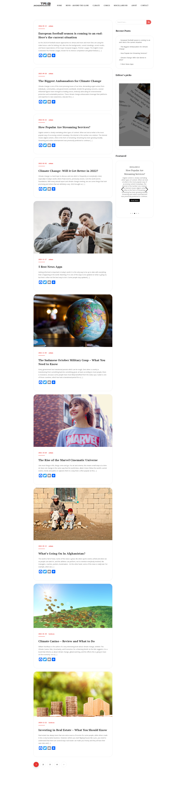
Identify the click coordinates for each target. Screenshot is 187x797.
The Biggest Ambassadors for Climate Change (69, 81)
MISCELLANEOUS (120, 5)
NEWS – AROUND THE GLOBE (77, 5)
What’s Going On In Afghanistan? (61, 553)
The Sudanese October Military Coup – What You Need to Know (138, 99)
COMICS (107, 5)
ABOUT (134, 5)
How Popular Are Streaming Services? (64, 127)
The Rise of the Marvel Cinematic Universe (68, 460)
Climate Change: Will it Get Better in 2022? (68, 171)
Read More (135, 200)
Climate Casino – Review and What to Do (66, 641)
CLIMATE (96, 5)
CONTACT (144, 5)
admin (51, 26)
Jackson (51, 634)
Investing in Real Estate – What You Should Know (72, 730)
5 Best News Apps (50, 267)
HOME (59, 5)
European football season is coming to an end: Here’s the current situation (134, 41)
